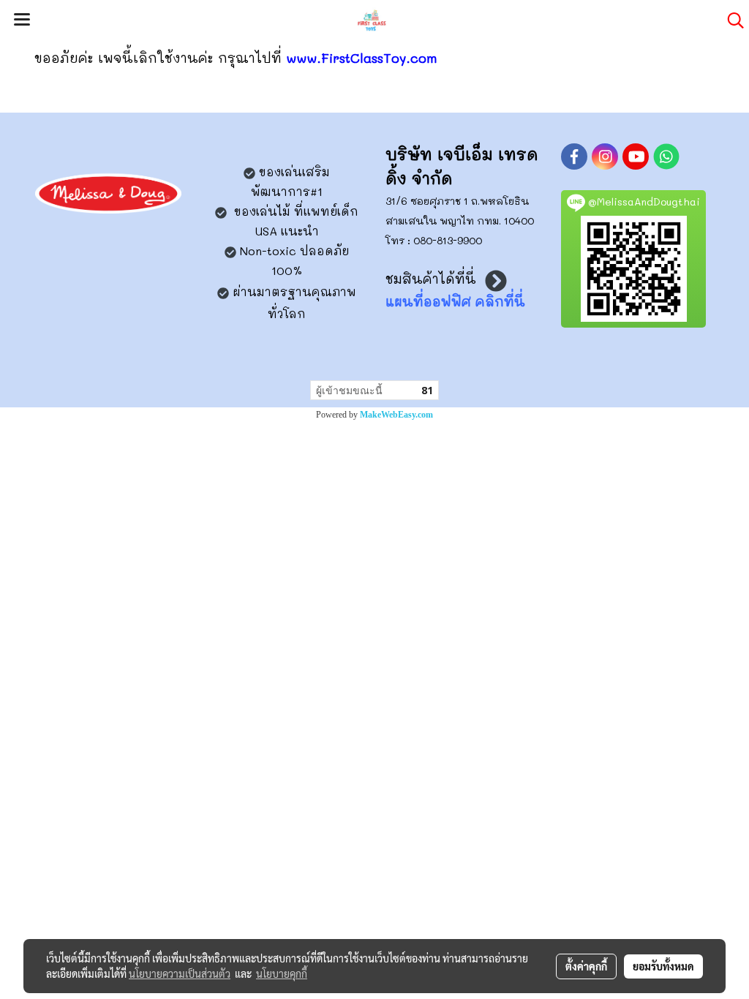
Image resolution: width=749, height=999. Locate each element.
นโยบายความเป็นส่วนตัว (179, 973)
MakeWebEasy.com (396, 415)
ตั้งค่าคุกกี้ (586, 966)
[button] (730, 20)
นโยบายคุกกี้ (281, 973)
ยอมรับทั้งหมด (663, 966)
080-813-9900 (447, 240)
